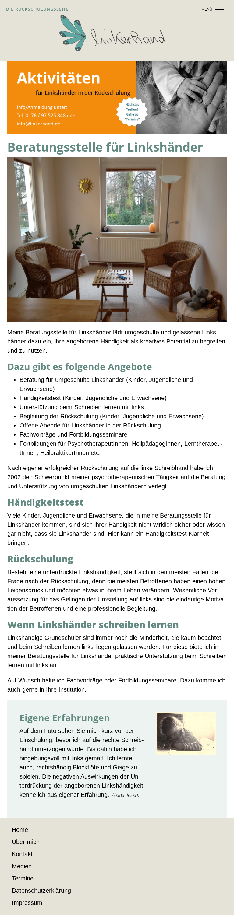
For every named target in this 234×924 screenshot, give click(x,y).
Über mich (26, 842)
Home (20, 829)
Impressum (27, 902)
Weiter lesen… (125, 794)
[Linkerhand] (112, 32)
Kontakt (22, 854)
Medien (22, 866)
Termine (23, 878)
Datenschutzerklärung (41, 890)
